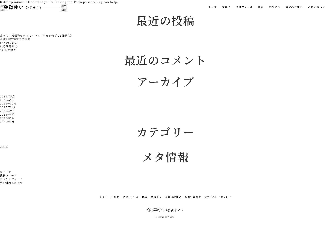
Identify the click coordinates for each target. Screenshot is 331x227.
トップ (212, 7)
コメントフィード (11, 179)
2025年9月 (7, 111)
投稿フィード (8, 175)
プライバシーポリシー (217, 196)
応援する (274, 7)
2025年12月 (8, 103)
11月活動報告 (8, 46)
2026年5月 (7, 96)
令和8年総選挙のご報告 (15, 39)
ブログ (226, 7)
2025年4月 (7, 114)
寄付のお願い (294, 7)
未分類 (4, 147)
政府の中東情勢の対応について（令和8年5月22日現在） (36, 35)
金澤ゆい (22, 6)
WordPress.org (11, 182)
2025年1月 (7, 122)
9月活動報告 (8, 50)
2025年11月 (8, 107)
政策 (261, 7)
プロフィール (244, 7)
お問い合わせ (316, 7)
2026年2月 (7, 100)
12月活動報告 (9, 43)
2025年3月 (7, 118)
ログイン (5, 172)
